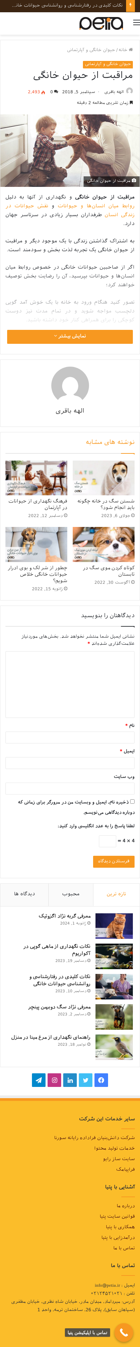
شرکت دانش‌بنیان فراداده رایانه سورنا (94, 1138)
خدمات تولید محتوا (114, 1149)
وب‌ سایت (124, 777)
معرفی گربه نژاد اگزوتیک (64, 916)
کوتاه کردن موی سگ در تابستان (109, 572)
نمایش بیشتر (71, 336)
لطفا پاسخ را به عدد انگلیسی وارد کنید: (96, 826)
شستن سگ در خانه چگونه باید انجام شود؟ (106, 505)
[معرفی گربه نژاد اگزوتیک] (114, 926)
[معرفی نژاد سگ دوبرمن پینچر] (114, 1017)
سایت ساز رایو (119, 1159)
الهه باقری (114, 93)
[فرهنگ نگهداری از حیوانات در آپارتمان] (36, 478)
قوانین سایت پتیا (117, 1217)
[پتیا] (101, 23)
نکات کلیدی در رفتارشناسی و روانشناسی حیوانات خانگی (59, 981)
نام (130, 726)
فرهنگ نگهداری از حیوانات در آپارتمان (37, 505)
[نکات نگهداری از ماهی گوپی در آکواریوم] (114, 956)
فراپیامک (125, 1170)
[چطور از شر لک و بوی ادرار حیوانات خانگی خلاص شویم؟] (36, 544)
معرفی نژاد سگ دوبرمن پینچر (93, 6)
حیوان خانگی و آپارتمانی (91, 50)
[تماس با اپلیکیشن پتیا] (124, 1332)
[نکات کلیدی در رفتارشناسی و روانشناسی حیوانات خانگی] (114, 986)
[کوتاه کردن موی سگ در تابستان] (104, 544)
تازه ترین (116, 894)
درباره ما (126, 1206)
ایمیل (127, 752)
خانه (124, 50)
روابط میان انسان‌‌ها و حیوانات (96, 206)
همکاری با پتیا (120, 1227)
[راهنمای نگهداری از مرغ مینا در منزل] (114, 1047)
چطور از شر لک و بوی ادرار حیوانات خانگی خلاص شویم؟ (37, 575)
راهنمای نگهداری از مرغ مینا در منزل (50, 1038)
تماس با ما (124, 1249)
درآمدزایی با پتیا (118, 1238)
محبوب (71, 894)
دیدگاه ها (24, 894)
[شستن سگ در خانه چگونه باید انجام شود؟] (104, 478)
